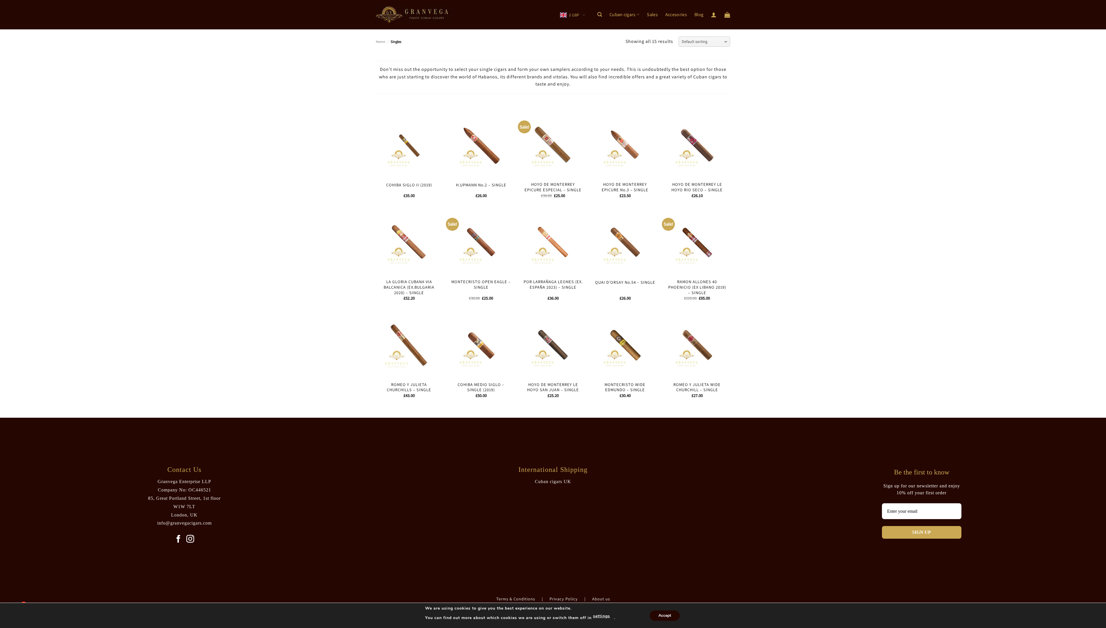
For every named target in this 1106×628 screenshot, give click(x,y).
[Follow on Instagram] (190, 539)
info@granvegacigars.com (184, 523)
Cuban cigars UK (553, 481)
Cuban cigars (622, 15)
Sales (652, 15)
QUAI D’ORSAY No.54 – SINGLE (625, 282)
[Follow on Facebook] (178, 539)
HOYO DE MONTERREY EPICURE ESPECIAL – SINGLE (553, 187)
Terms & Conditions (516, 598)
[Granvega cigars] (413, 14)
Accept (664, 615)
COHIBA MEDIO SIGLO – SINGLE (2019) (481, 387)
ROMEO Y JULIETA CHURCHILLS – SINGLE (409, 387)
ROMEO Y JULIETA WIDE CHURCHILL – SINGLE (697, 387)
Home (380, 41)
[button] (599, 14)
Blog (698, 15)
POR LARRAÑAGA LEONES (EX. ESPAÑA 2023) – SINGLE (553, 284)
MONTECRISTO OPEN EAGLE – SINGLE (481, 284)
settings (601, 616)
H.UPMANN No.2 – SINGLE (481, 185)
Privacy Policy (564, 598)
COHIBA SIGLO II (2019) (409, 185)
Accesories (676, 15)
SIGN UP (921, 532)
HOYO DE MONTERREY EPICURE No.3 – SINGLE (625, 187)
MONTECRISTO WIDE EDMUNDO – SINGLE (625, 387)
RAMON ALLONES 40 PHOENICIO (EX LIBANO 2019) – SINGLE (697, 287)
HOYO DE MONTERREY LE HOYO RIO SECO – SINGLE (697, 187)
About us (601, 598)
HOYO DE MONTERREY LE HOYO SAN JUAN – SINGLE (553, 387)
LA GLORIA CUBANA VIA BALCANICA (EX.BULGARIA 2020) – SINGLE (409, 287)
